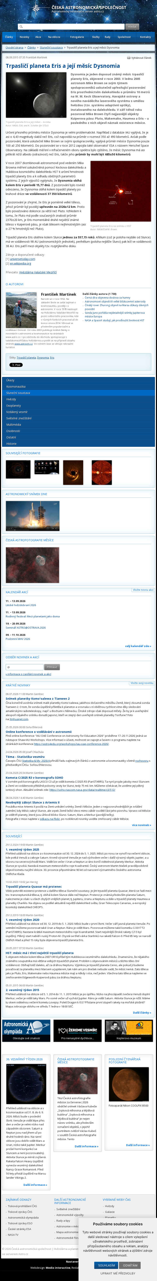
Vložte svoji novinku (142, 683)
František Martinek (36, 57)
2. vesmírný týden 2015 (22, 990)
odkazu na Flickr (50, 819)
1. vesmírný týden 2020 (22, 920)
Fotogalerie (77, 37)
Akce (38, 37)
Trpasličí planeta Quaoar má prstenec (34, 886)
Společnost (124, 37)
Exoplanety (13, 405)
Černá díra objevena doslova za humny (107, 297)
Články (9, 37)
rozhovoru (141, 761)
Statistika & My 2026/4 (36, 761)
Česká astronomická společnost (31, 1249)
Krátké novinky (18, 685)
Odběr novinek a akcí (22, 657)
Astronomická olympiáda (23, 1217)
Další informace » (35, 1185)
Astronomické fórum (69, 1238)
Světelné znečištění (18, 418)
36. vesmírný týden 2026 (24, 1059)
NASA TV (13, 1235)
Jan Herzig (32, 882)
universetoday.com (22, 259)
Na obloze (54, 37)
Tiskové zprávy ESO (20, 1223)
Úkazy (10, 380)
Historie (11, 444)
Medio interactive (58, 1268)
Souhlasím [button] (106, 1265)
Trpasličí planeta (26, 357)
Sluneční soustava (51, 47)
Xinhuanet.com (19, 719)
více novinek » (141, 825)
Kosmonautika (16, 386)
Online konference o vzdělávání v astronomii (39, 732)
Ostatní (11, 437)
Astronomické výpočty (70, 1215)
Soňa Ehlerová (34, 727)
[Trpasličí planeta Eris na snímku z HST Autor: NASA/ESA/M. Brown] (120, 221)
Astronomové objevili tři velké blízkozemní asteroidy (115, 301)
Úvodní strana (14, 47)
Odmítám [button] (130, 1265)
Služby (96, 37)
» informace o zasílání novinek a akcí (28, 674)
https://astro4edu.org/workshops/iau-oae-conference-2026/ (71, 744)
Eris (52, 357)
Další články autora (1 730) (99, 294)
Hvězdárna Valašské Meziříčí (38, 272)
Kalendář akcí (17, 592)
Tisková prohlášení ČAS (22, 1206)
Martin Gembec (35, 694)
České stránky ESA (19, 1229)
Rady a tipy (63, 1220)
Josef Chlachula (35, 752)
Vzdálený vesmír (17, 412)
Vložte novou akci (143, 590)
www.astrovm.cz (24, 343)
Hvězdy (11, 399)
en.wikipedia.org (20, 263)
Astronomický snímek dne (26, 494)
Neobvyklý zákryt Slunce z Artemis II (32, 802)
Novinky (24, 37)
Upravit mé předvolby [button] (118, 1273)
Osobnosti (13, 431)
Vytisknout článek (141, 58)
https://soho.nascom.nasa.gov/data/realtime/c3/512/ (82, 790)
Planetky (110, 1217)
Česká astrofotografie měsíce (30, 540)
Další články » (142, 1012)
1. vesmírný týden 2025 (22, 849)
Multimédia (13, 425)
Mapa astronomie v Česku (72, 1232)
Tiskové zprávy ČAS (20, 1212)
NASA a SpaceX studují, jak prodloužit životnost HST (114, 320)
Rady (107, 37)
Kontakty (145, 37)
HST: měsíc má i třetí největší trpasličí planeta (40, 953)
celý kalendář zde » (138, 646)
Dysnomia (43, 357)
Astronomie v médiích (69, 1226)
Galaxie (110, 1212)
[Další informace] (26, 1084)
